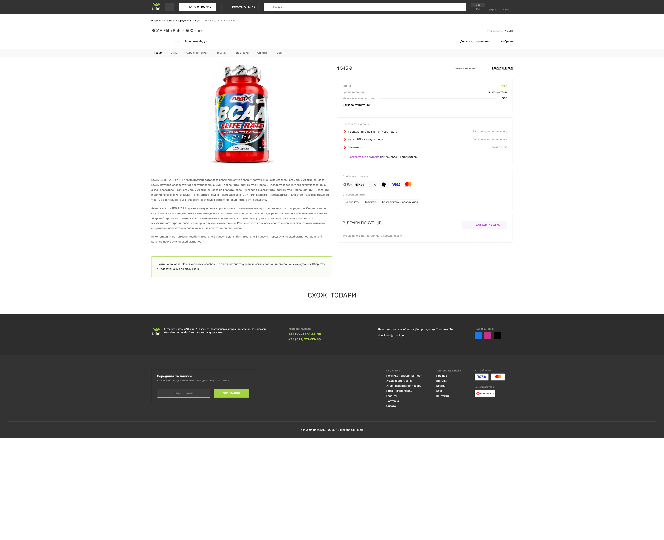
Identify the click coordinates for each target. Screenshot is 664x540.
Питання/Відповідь (399, 390)
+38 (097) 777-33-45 (304, 339)
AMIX (504, 86)
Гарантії (391, 396)
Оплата (391, 406)
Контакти (442, 396)
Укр (478, 4)
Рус (478, 9)
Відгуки (441, 380)
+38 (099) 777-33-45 (304, 334)
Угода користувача (399, 380)
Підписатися (232, 393)
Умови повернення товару (403, 385)
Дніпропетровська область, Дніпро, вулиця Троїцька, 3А (415, 329)
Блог (439, 390)
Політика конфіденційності (404, 375)
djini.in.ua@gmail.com (392, 335)
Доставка (392, 401)
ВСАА (198, 20)
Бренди (441, 385)
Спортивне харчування (178, 20)
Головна (156, 20)
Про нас (441, 375)
